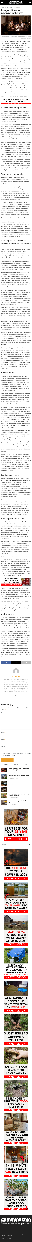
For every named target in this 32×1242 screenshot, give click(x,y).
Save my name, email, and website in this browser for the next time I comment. (17, 754)
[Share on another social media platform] (26, 662)
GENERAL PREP (8, 7)
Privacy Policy (4, 1234)
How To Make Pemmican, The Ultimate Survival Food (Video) (19, 769)
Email (3, 739)
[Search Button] (30, 2)
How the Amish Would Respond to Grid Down (19, 776)
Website (3, 746)
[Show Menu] (2, 2)
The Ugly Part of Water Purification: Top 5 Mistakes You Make (20, 794)
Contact (3, 1235)
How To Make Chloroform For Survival (19, 788)
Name (3, 732)
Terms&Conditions (14, 1234)
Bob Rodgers (16, 677)
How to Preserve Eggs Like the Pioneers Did (19, 801)
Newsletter (9, 1235)
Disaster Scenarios (18, 7)
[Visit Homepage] (16, 2)
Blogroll (22, 1234)
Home (2, 7)
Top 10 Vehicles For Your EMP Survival (19, 782)
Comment (4, 713)
